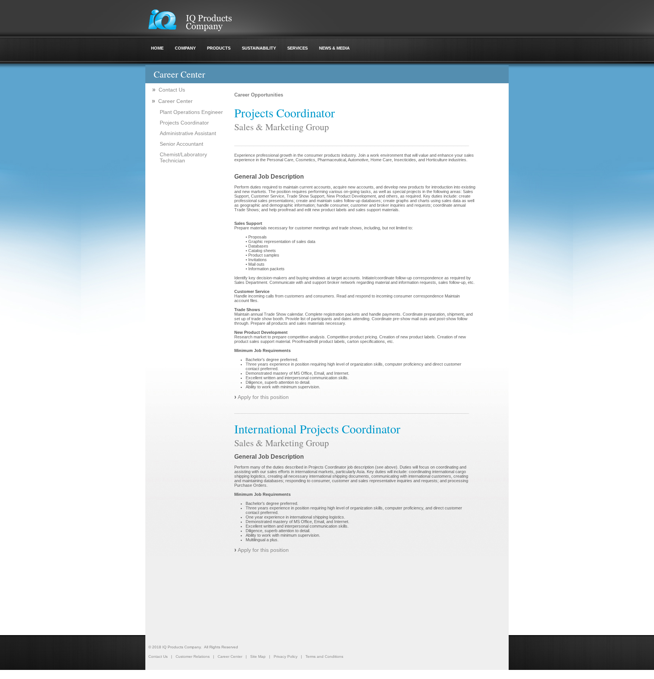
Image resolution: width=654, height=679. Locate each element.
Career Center (172, 101)
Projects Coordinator (184, 123)
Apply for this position (263, 397)
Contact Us (168, 90)
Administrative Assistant (188, 133)
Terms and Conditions (324, 656)
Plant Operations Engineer (191, 112)
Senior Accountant (181, 144)
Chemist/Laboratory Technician (183, 157)
